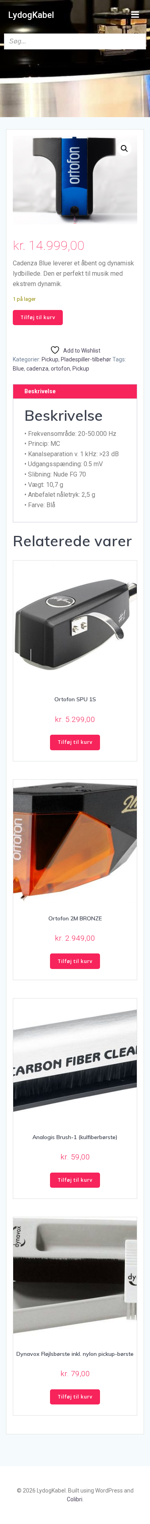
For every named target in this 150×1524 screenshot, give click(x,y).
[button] (124, 148)
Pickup (50, 359)
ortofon (60, 368)
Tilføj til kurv (37, 317)
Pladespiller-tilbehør (86, 359)
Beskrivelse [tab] (40, 391)
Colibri (74, 1499)
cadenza (37, 368)
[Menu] (135, 15)
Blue (18, 368)
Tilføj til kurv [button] (75, 742)
